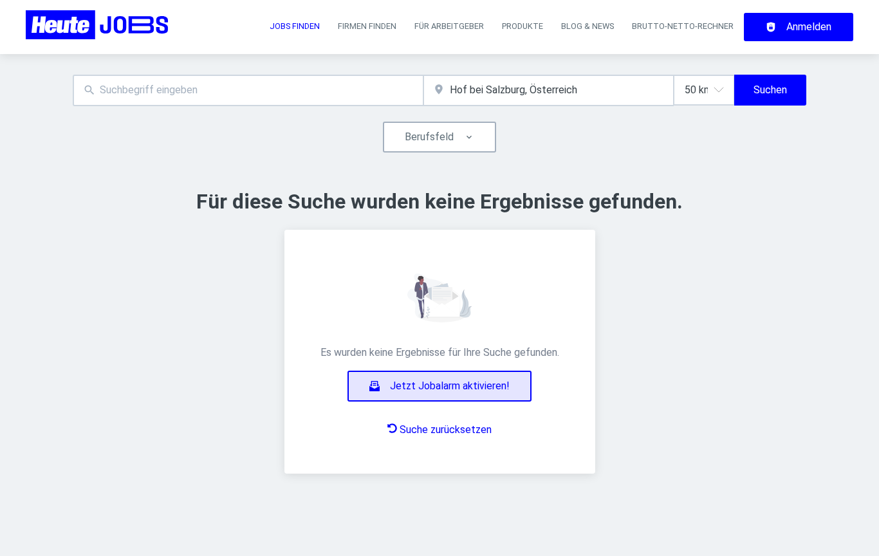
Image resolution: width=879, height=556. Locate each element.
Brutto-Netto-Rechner (683, 26)
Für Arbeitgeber (449, 26)
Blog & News (587, 26)
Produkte (522, 26)
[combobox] (248, 90)
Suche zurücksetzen (446, 429)
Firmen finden (367, 26)
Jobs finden (295, 26)
